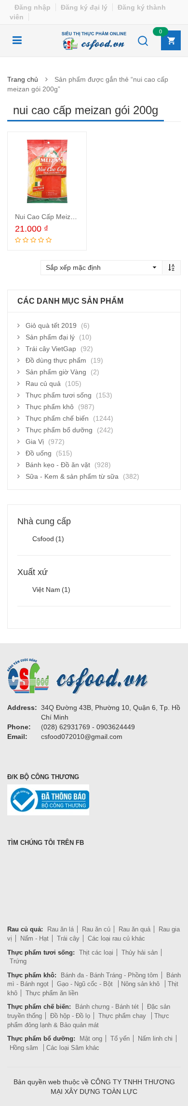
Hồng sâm (25, 1047)
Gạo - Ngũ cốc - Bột (86, 984)
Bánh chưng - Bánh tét (107, 1006)
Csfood (48, 539)
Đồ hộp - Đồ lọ (70, 1015)
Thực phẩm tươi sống (59, 395)
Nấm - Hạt (34, 938)
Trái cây (68, 938)
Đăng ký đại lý (84, 7)
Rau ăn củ (96, 929)
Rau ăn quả (134, 929)
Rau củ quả (43, 383)
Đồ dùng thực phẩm (56, 360)
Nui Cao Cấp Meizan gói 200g (61, 217)
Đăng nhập (32, 7)
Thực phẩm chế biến (57, 418)
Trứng (18, 961)
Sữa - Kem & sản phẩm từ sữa (72, 476)
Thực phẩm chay (123, 1015)
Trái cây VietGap (51, 349)
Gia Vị (35, 441)
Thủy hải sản (139, 952)
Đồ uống (39, 453)
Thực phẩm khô (50, 407)
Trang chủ (22, 79)
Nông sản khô (141, 984)
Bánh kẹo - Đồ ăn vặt (58, 465)
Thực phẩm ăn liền (52, 993)
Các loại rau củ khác (116, 938)
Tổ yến (120, 1038)
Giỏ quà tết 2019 (51, 325)
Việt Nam (51, 589)
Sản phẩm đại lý (50, 337)
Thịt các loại (96, 952)
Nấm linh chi (155, 1038)
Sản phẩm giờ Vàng (56, 372)
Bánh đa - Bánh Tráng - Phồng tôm (109, 975)
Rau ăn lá (60, 929)
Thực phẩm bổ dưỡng (59, 430)
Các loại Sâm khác (72, 1047)
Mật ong (91, 1038)
